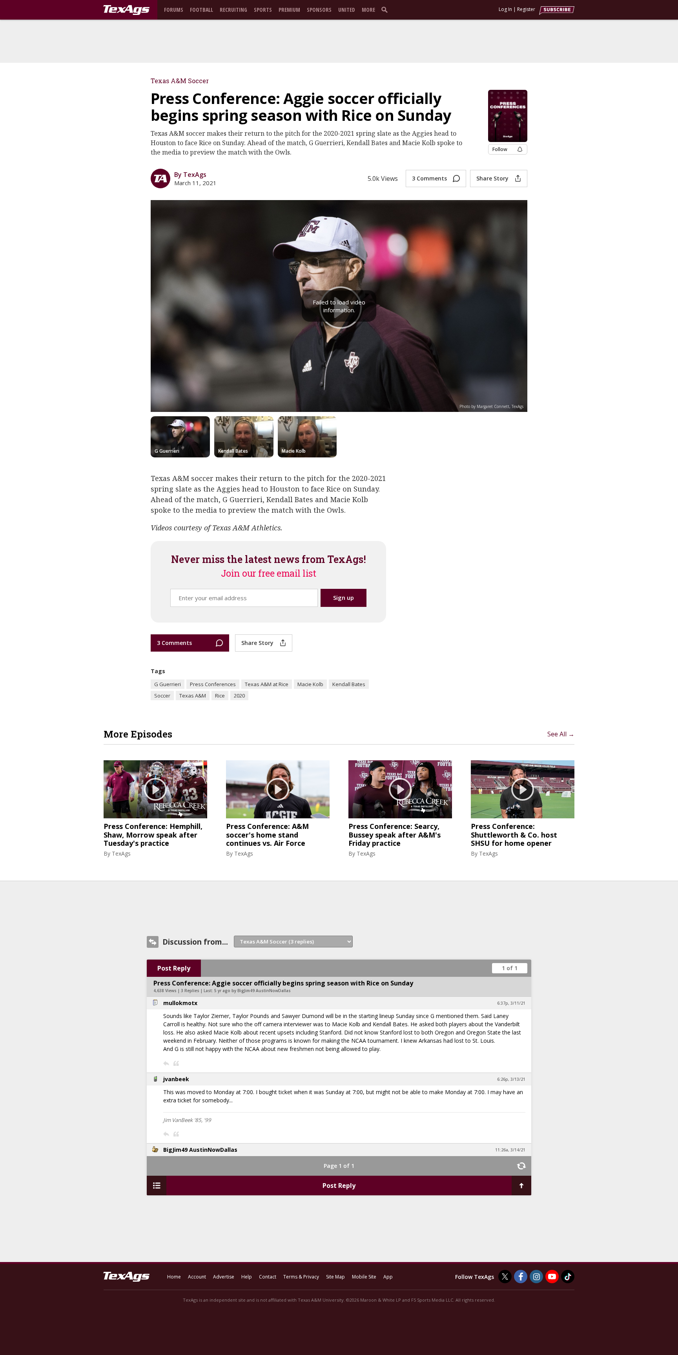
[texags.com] (126, 10)
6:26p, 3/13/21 (511, 1079)
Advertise (223, 1276)
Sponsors (319, 9)
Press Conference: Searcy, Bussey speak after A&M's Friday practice (394, 835)
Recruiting (233, 9)
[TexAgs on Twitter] (505, 1276)
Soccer (162, 695)
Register (526, 9)
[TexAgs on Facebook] (520, 1276)
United (346, 9)
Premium (289, 9)
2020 (239, 695)
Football (201, 9)
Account (197, 1276)
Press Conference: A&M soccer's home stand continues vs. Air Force (267, 835)
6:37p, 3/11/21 (511, 1003)
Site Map (335, 1276)
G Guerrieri (167, 684)
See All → (560, 734)
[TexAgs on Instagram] (536, 1276)
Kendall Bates (348, 684)
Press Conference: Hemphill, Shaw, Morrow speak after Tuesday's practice (153, 835)
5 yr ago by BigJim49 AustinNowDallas (252, 990)
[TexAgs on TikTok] (567, 1276)
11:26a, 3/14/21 (510, 1150)
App (388, 1276)
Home (174, 1276)
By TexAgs (190, 174)
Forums (173, 9)
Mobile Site (364, 1276)
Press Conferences (213, 684)
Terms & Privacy (301, 1276)
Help (246, 1276)
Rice (220, 695)
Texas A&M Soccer (180, 80)
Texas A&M (192, 695)
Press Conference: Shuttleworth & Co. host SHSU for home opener (514, 835)
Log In (505, 9)
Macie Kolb (310, 684)
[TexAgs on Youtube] (552, 1276)
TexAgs (121, 853)
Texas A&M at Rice (266, 684)
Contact (267, 1276)
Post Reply (173, 968)
